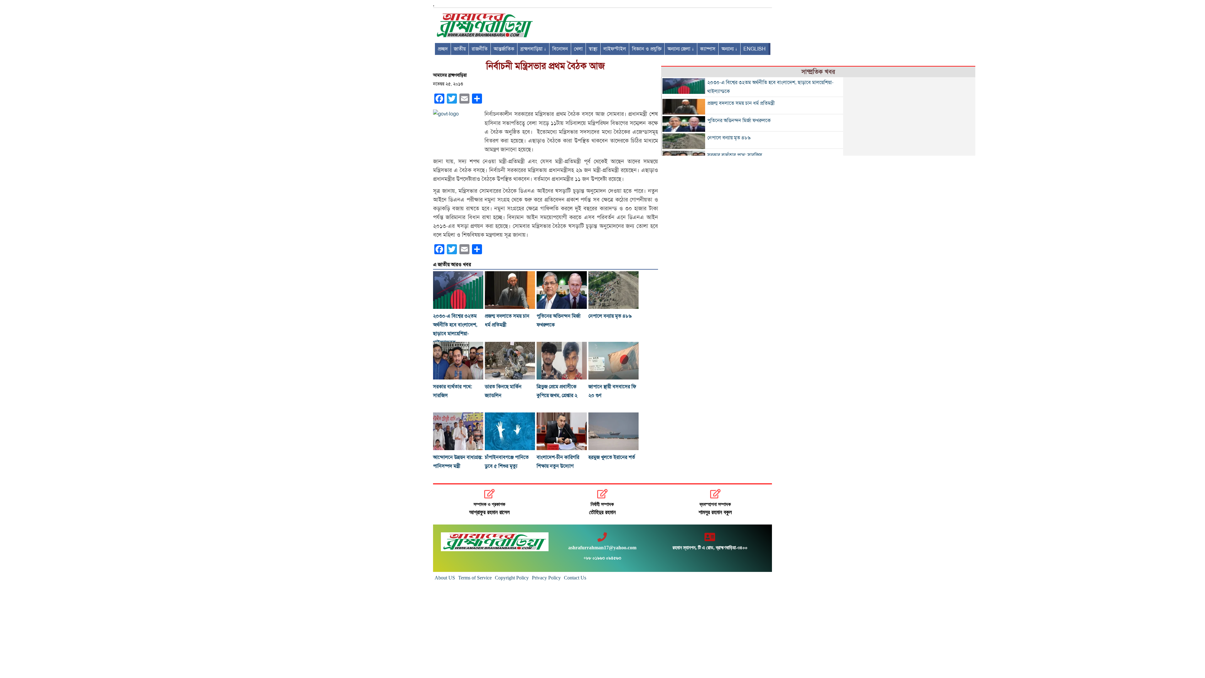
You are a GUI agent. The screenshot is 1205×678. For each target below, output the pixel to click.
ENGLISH (754, 49)
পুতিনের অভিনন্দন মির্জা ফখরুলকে (739, 120)
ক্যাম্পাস (707, 49)
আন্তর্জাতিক (504, 49)
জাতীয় (460, 49)
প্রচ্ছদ (443, 49)
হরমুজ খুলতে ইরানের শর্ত (611, 457)
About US (445, 577)
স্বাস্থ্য (593, 49)
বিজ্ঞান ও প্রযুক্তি (646, 49)
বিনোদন (560, 49)
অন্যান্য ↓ (729, 49)
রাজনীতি (480, 49)
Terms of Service (475, 577)
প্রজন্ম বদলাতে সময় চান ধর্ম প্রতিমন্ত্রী (741, 103)
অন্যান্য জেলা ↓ (680, 49)
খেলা (578, 49)
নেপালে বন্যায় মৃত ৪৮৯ (610, 316)
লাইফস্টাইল (614, 49)
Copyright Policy (512, 577)
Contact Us (575, 577)
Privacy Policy (546, 577)
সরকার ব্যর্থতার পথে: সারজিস (734, 155)
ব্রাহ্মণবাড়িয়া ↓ (533, 49)
